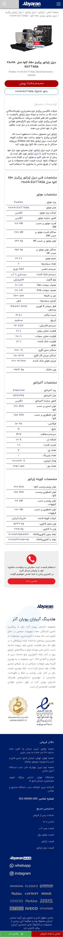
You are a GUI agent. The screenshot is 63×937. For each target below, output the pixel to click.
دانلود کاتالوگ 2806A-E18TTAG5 (31, 91)
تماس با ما (31, 581)
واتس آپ (13, 933)
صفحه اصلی (52, 12)
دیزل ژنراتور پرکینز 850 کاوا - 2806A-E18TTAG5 (33, 16)
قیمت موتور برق (46, 834)
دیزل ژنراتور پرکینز (13, 12)
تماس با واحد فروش (50, 933)
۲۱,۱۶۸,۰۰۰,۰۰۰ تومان (31, 84)
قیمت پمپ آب (46, 828)
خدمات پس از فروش (43, 815)
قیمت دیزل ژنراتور (45, 848)
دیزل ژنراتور (30, 12)
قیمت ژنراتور (47, 841)
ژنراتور (41, 12)
